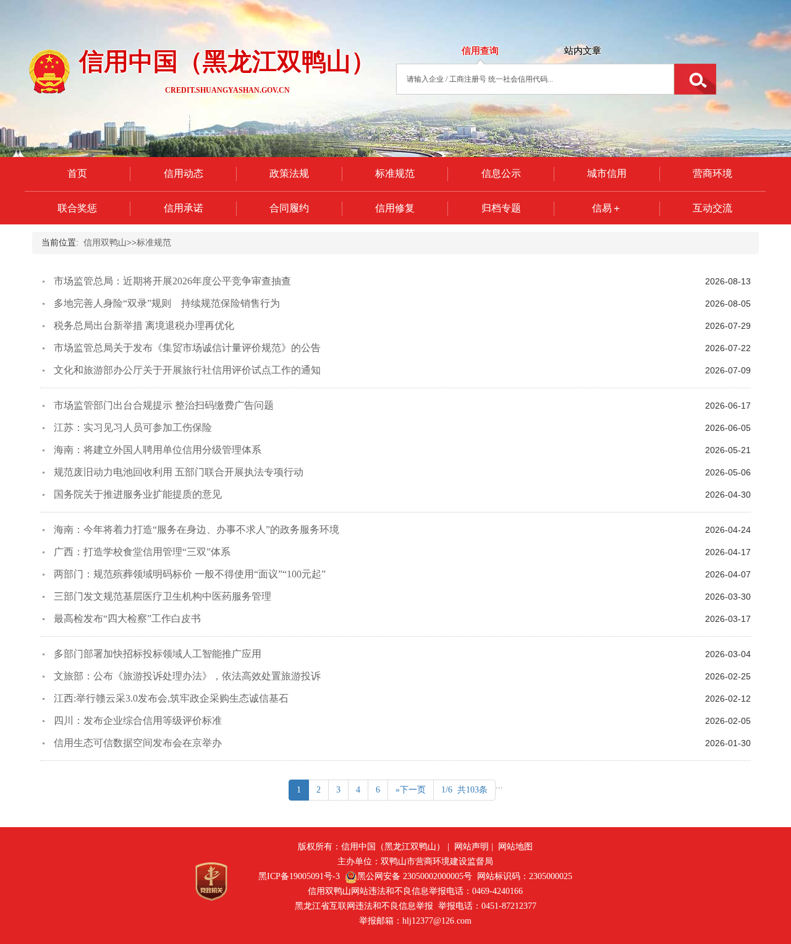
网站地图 (515, 846)
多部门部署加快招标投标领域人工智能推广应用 (157, 653)
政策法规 (289, 173)
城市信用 (607, 173)
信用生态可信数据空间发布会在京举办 (138, 743)
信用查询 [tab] (480, 51)
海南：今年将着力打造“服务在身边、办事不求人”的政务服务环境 (196, 529)
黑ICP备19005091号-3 (299, 876)
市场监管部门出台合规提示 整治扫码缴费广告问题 (164, 405)
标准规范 (395, 173)
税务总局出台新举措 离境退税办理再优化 (144, 325)
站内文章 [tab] (582, 51)
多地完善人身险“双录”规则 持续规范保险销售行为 (167, 303)
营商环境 (712, 173)
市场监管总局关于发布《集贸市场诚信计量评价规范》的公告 (187, 347)
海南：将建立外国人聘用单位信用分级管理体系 (157, 449)
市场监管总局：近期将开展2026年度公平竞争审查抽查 (172, 281)
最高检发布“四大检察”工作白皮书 (127, 618)
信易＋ (607, 208)
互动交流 (712, 208)
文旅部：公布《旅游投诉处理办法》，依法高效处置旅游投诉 (187, 676)
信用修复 (395, 208)
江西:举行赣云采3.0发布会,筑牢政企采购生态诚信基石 (171, 698)
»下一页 (411, 789)
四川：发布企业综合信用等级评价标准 (138, 720)
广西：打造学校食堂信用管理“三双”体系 (142, 551)
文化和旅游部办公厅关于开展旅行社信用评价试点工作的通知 (187, 370)
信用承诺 (183, 208)
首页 (77, 173)
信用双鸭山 (105, 242)
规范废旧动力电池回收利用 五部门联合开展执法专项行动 (178, 472)
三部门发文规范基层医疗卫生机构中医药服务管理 (162, 596)
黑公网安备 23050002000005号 (414, 876)
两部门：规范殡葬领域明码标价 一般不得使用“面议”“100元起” (190, 574)
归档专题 (501, 208)
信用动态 (183, 173)
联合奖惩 (77, 208)
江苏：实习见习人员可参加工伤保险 (133, 427)
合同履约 (289, 208)
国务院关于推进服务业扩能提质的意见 (138, 494)
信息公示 (501, 173)
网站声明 (471, 846)
